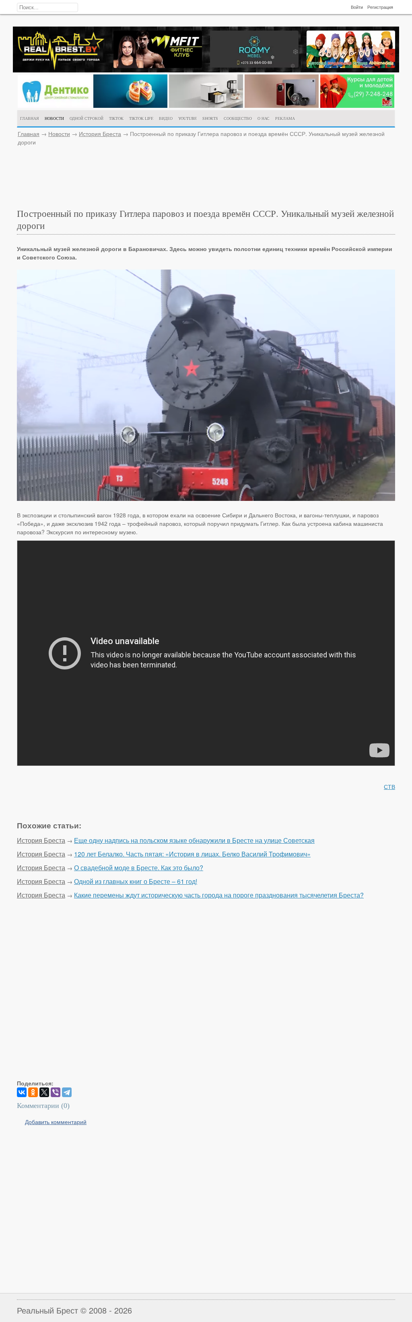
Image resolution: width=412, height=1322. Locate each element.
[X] (44, 1092)
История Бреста (100, 134)
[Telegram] (67, 1092)
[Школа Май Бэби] (357, 105)
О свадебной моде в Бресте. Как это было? (138, 867)
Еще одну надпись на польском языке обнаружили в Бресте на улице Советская (194, 840)
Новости (59, 134)
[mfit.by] (157, 66)
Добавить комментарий (56, 1122)
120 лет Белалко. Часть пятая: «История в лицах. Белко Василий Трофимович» (192, 854)
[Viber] (55, 1092)
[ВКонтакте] (22, 1092)
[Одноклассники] (33, 1092)
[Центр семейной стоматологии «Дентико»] (55, 105)
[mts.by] (130, 105)
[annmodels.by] (351, 66)
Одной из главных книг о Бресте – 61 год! (135, 881)
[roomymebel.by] (254, 65)
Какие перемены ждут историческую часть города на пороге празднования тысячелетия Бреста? (219, 895)
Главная (28, 134)
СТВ (389, 786)
